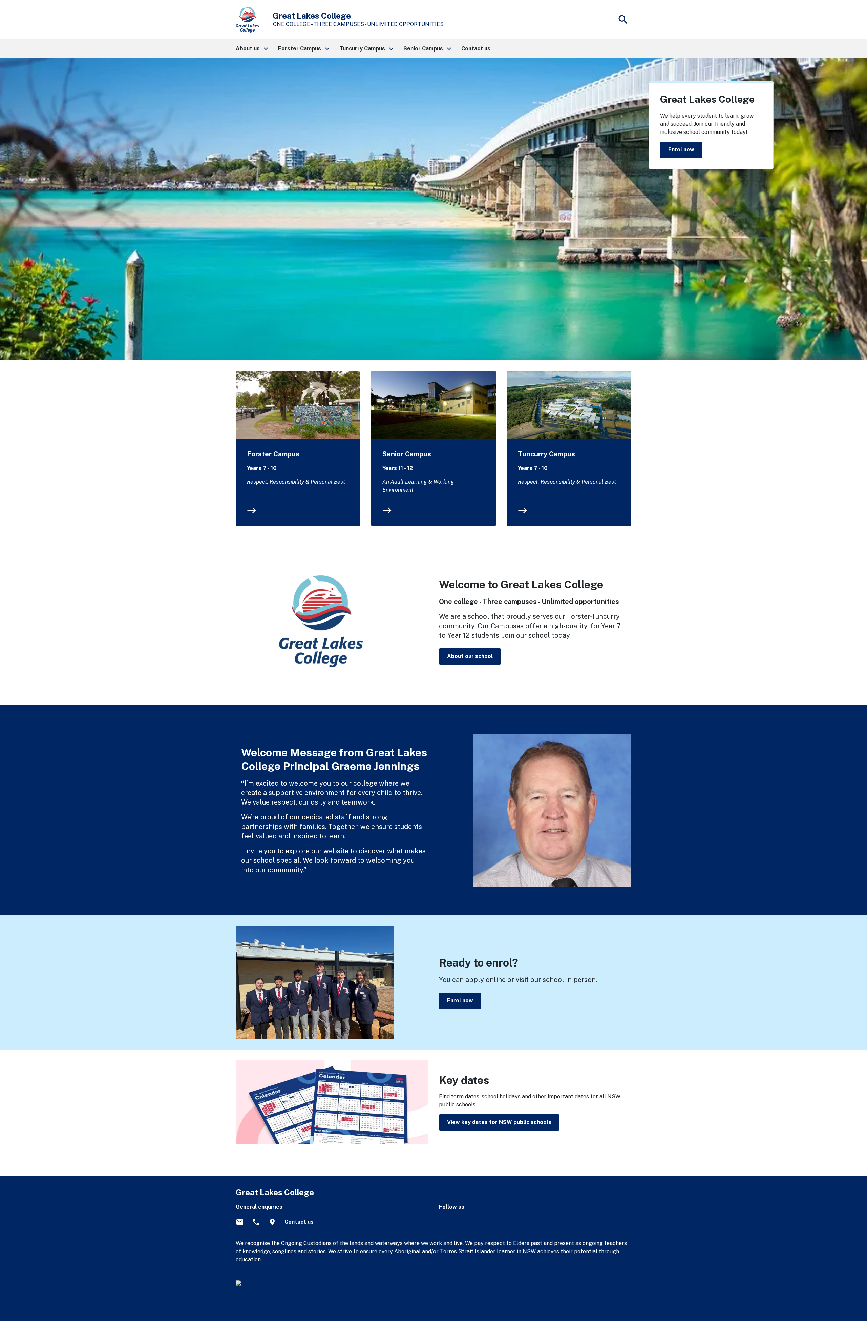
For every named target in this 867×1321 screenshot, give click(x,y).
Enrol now (681, 149)
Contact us (299, 1222)
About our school (470, 656)
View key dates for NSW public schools (499, 1122)
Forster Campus (273, 454)
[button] (251, 48)
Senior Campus (406, 454)
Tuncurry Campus (546, 454)
